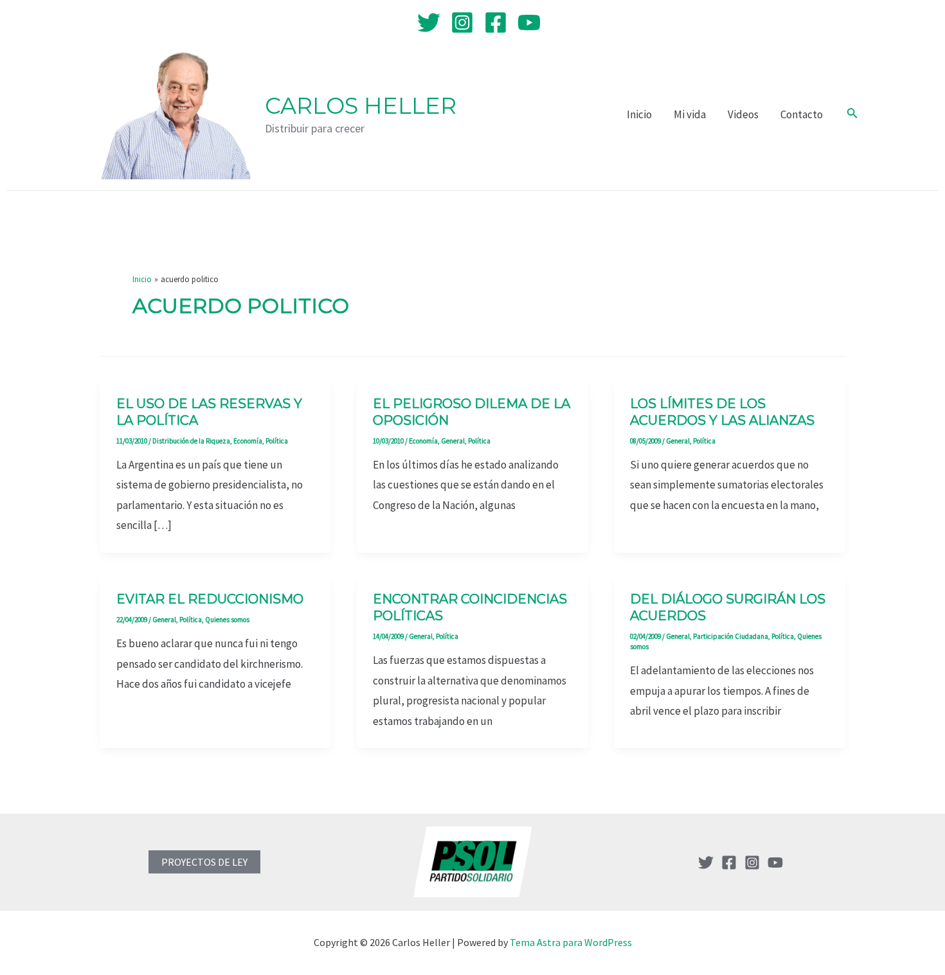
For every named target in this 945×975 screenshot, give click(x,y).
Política (277, 440)
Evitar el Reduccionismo (209, 599)
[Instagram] (462, 22)
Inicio (639, 114)
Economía (247, 440)
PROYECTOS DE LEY (204, 861)
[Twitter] (429, 22)
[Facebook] (496, 22)
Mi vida (690, 114)
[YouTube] (529, 22)
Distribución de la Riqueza (191, 440)
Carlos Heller (360, 106)
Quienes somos (227, 619)
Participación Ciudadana (730, 636)
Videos (743, 114)
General (453, 440)
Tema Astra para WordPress (571, 942)
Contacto (801, 114)
